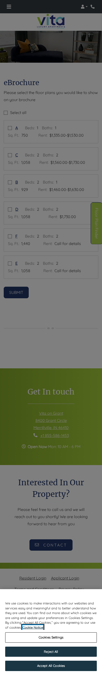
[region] (51, 632)
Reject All (51, 652)
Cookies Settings (51, 637)
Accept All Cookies (51, 666)
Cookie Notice (33, 627)
